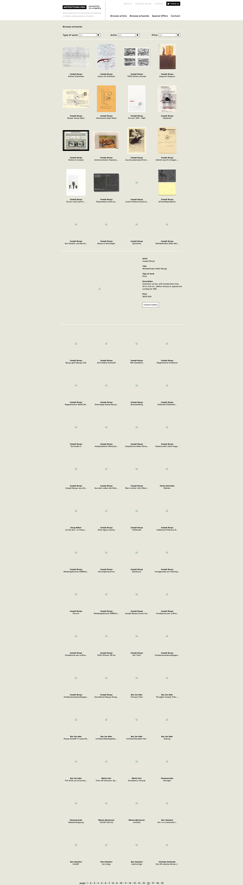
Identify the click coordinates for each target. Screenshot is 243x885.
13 (135, 883)
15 (144, 883)
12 (130, 883)
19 (162, 883)
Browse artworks (139, 16)
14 (139, 883)
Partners (159, 4)
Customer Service (143, 4)
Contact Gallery (151, 305)
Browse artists (118, 16)
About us (128, 4)
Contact (175, 16)
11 (125, 883)
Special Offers (160, 16)
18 (157, 883)
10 (121, 883)
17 (153, 883)
